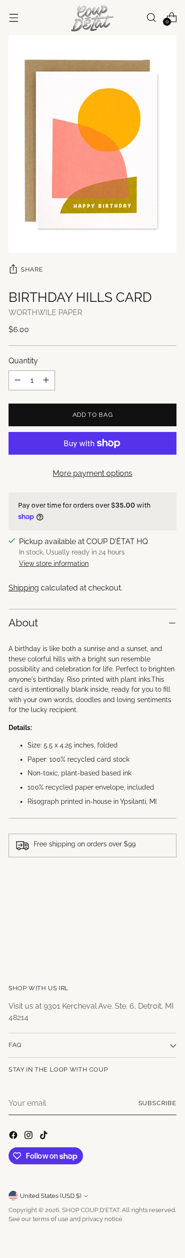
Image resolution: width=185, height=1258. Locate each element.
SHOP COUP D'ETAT (91, 1210)
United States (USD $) (50, 1195)
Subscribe (157, 1103)
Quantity (23, 360)
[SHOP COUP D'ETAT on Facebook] (14, 1136)
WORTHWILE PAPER (45, 312)
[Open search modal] (151, 17)
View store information (54, 563)
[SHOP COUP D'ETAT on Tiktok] (44, 1136)
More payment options (92, 473)
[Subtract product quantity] (17, 380)
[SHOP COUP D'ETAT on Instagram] (29, 1136)
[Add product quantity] (46, 380)
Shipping (24, 587)
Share (32, 269)
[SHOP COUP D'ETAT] (92, 17)
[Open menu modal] (13, 17)
